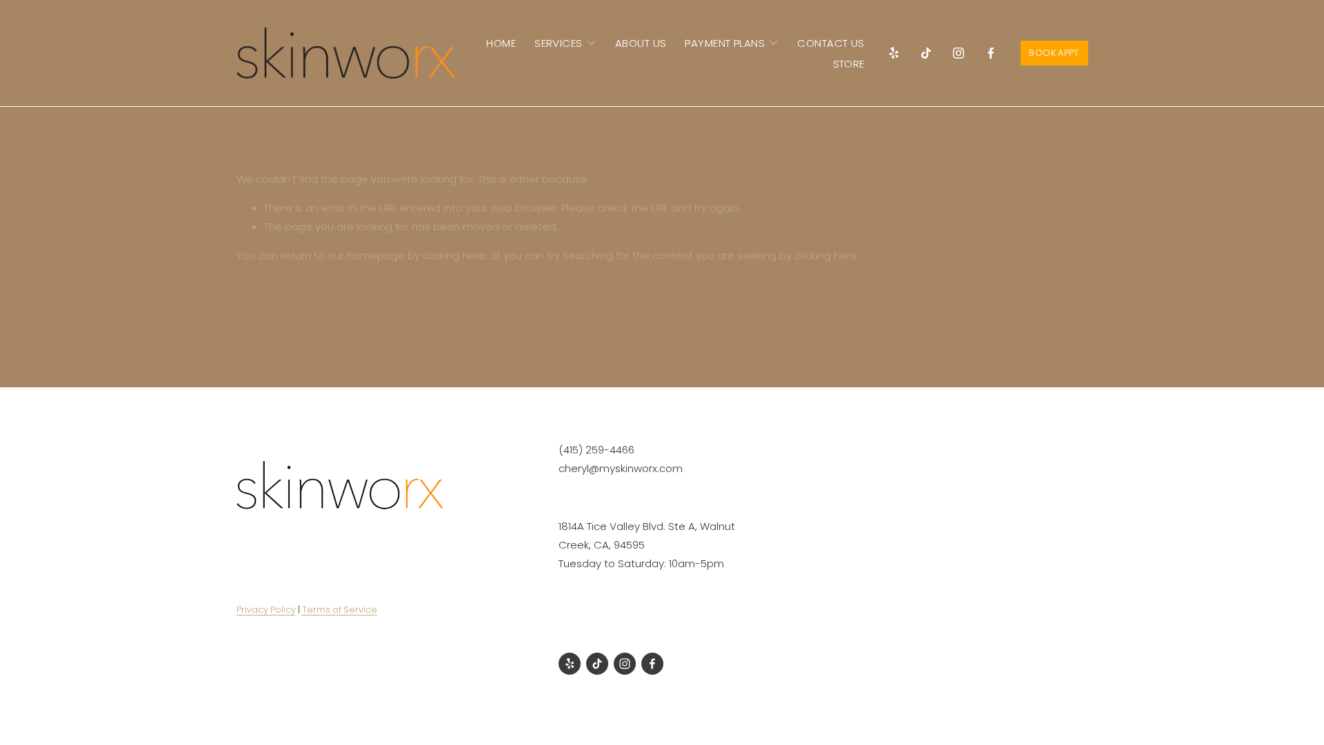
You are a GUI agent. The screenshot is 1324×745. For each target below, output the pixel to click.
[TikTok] (926, 53)
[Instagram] (958, 53)
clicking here (454, 255)
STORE (849, 64)
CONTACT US (831, 43)
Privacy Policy (266, 609)
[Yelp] (894, 53)
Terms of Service (339, 609)
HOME (501, 43)
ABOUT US (641, 43)
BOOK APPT (1054, 53)
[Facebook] (991, 53)
